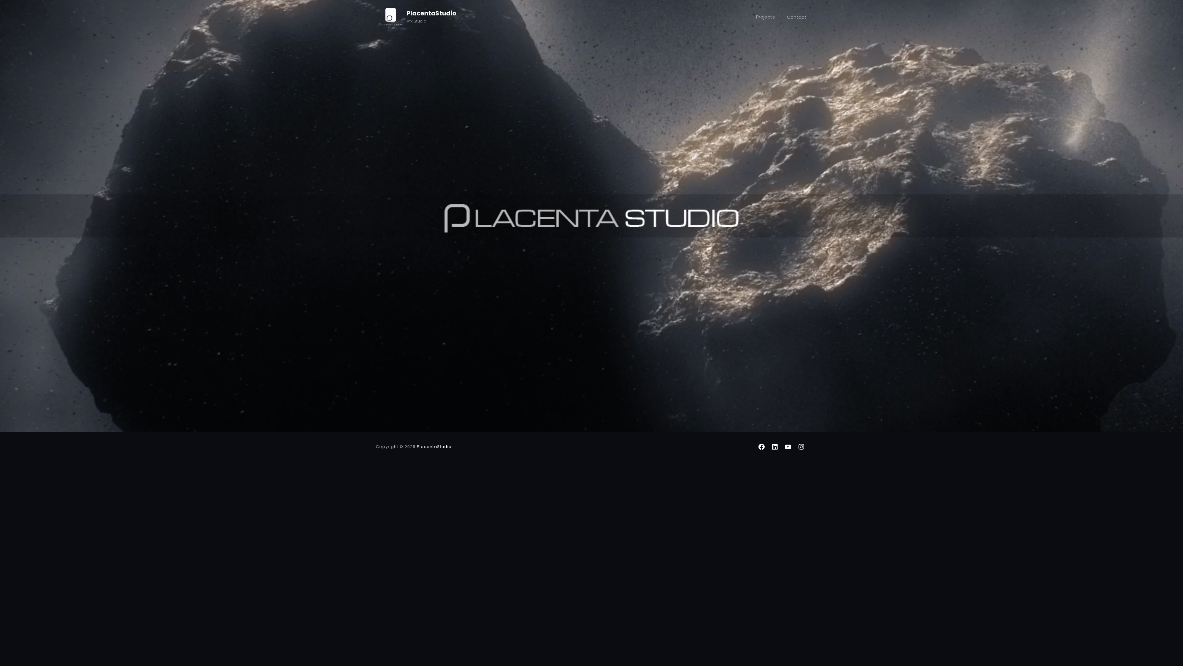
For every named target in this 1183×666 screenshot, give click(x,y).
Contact (797, 17)
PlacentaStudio (431, 13)
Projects (765, 17)
